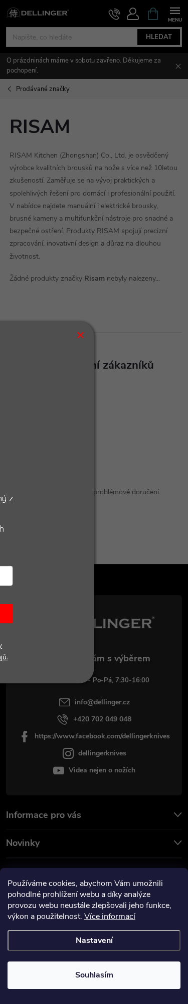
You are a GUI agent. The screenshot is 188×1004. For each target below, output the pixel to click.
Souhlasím (94, 974)
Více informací (109, 916)
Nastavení (94, 940)
